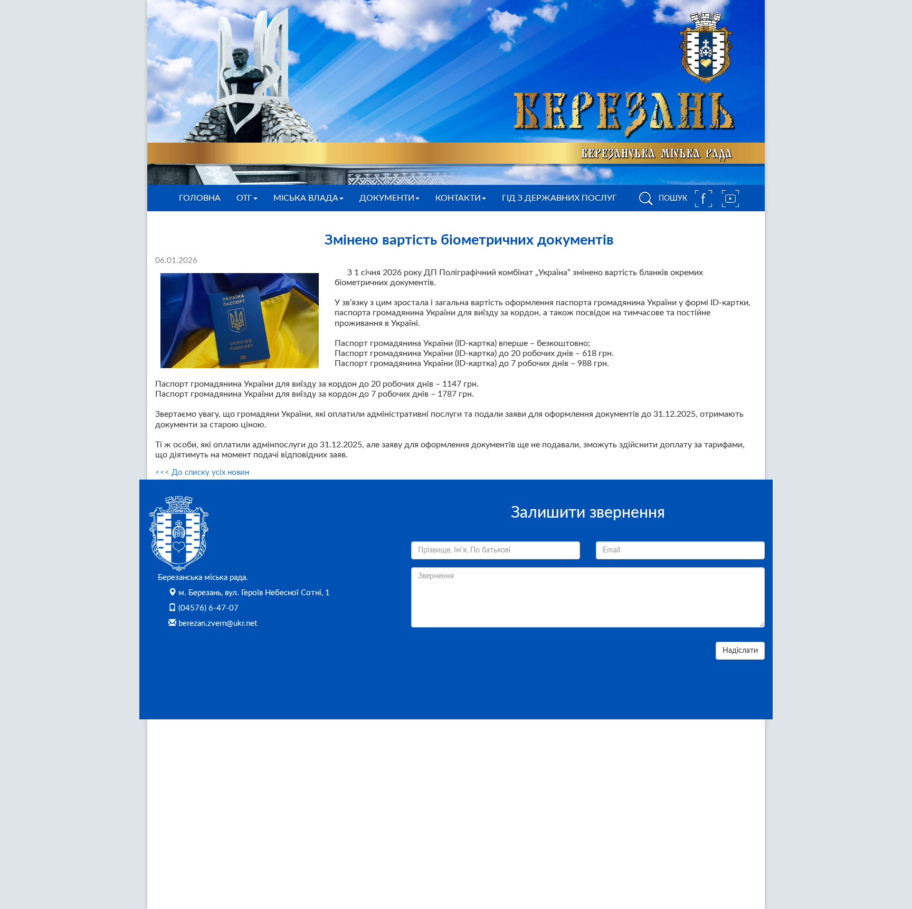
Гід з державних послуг (559, 198)
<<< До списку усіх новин (202, 472)
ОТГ (244, 198)
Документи (386, 198)
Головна (200, 198)
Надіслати (740, 650)
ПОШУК (672, 198)
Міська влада (305, 198)
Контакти (458, 198)
